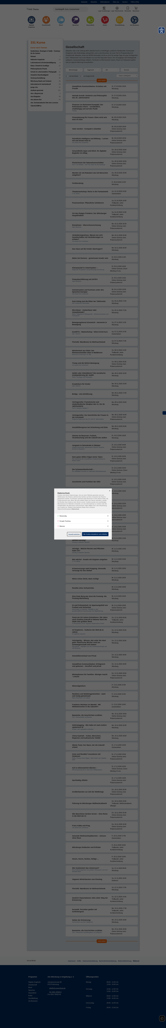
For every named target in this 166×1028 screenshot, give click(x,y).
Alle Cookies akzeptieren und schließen (95, 534)
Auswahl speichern (74, 534)
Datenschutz (75, 509)
